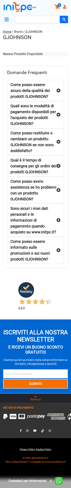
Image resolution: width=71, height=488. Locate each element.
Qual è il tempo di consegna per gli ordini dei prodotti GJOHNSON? (33, 166)
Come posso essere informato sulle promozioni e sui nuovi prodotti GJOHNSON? (30, 250)
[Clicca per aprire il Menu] (7, 19)
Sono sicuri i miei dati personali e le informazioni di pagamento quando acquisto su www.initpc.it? (33, 220)
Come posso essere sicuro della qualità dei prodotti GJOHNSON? (30, 90)
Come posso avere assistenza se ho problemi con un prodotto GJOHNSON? (33, 190)
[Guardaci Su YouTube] (34, 430)
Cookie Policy (43, 449)
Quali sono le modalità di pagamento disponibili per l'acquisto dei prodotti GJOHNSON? (33, 115)
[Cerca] (64, 19)
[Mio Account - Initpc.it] (65, 7)
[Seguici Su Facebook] (20, 430)
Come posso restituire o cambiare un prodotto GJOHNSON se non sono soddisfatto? (32, 142)
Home (7, 32)
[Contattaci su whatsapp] (50, 430)
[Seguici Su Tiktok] (42, 430)
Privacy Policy (27, 449)
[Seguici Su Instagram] (27, 430)
